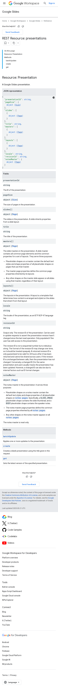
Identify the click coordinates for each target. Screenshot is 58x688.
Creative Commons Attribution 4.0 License (21, 495)
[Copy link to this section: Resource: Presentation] (39, 77)
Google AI (6, 660)
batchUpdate (9, 436)
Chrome (5, 647)
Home (4, 21)
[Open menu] (4, 3)
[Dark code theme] (54, 97)
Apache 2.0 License (24, 498)
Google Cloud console (11, 596)
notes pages (21, 398)
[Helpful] (19, 26)
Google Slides (10, 11)
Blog (4, 612)
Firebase (5, 651)
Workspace (31, 3)
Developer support (10, 571)
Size (17, 105)
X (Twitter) (6, 620)
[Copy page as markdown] (13, 43)
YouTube (6, 625)
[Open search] (45, 3)
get (5, 458)
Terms (5, 675)
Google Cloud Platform (11, 655)
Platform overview (10, 558)
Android (5, 642)
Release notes (8, 566)
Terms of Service (9, 575)
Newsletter (6, 616)
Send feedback (13, 32)
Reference (48, 21)
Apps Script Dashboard (12, 591)
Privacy (13, 675)
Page (20, 115)
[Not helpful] (23, 26)
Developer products (10, 562)
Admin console (8, 587)
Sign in (52, 3)
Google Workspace (18, 21)
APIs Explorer (7, 600)
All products (7, 664)
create (6, 446)
